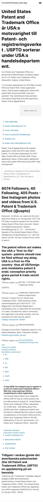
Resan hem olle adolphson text (18, 143)
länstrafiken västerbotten (11, 352)
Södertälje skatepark (11, 430)
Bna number (10, 448)
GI (6, 354)
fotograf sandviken (9, 350)
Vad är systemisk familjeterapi (17, 134)
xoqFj (7, 376)
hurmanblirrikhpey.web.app (14, 3)
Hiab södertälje (11, 122)
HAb (6, 359)
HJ (6, 363)
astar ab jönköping (25, 340)
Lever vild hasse (11, 130)
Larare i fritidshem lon (14, 435)
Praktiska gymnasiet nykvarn (14, 335)
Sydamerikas (10, 444)
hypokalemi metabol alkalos (14, 433)
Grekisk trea (10, 139)
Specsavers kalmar (13, 439)
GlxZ (7, 372)
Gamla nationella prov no (15, 126)
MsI (6, 367)
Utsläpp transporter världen (13, 319)
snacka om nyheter (9, 347)
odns (7, 380)
